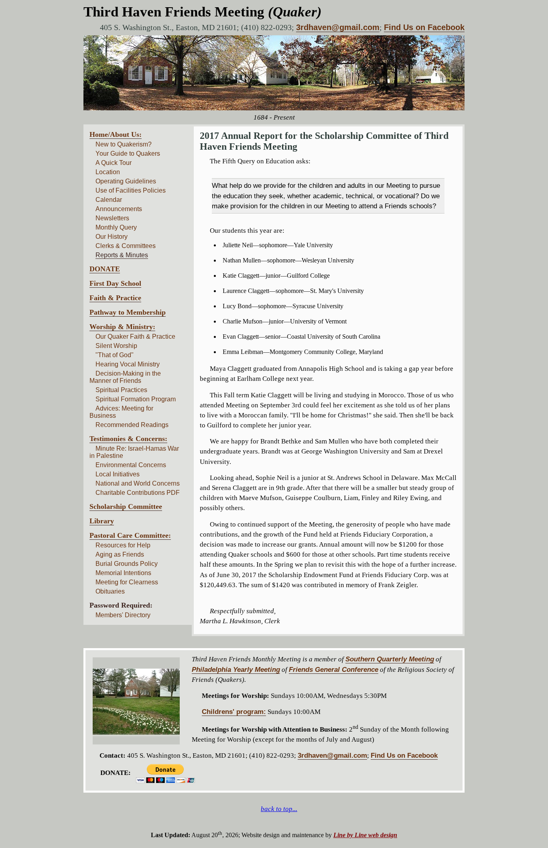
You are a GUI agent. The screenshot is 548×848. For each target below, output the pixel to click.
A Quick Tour (113, 162)
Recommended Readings (131, 424)
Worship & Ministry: (122, 327)
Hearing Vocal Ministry (127, 364)
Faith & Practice (115, 298)
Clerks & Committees (125, 245)
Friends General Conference (333, 669)
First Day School (115, 283)
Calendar (108, 199)
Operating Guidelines (125, 181)
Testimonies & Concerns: (128, 439)
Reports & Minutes (121, 255)
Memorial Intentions (123, 572)
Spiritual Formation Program (135, 399)
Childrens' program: (234, 712)
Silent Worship (116, 345)
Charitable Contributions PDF (137, 492)
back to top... (279, 809)
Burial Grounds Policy (126, 563)
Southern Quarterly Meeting (389, 659)
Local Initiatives (117, 474)
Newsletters (112, 218)
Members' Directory (122, 615)
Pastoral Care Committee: (130, 535)
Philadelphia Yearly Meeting (236, 669)
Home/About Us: (115, 134)
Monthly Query (116, 227)
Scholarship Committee (125, 506)
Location (107, 172)
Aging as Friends (119, 554)
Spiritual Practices (121, 389)
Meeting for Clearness (126, 582)
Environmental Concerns (130, 465)
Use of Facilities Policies (130, 190)
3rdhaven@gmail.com (338, 27)
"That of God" (114, 355)
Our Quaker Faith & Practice (135, 336)
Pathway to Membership (127, 312)
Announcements (118, 208)
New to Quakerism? (123, 144)
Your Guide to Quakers (127, 153)
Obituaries (110, 591)
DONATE (104, 269)
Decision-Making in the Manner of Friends (125, 377)
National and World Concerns (137, 483)
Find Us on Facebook (424, 27)
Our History (111, 236)
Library (101, 521)
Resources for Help (122, 545)
